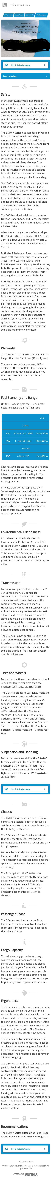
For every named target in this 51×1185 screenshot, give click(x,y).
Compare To (29, 15)
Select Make (8, 15)
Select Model (19, 15)
